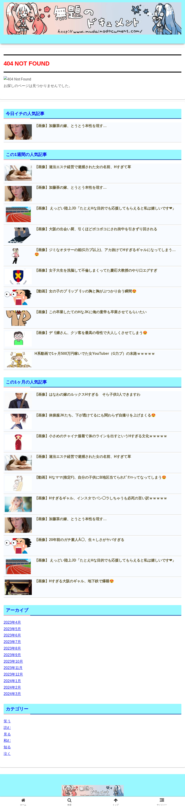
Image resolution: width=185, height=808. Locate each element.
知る (7, 747)
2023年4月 (12, 622)
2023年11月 (13, 668)
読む (7, 728)
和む (7, 740)
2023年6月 (12, 635)
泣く (7, 754)
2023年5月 (12, 629)
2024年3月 (12, 694)
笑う (7, 721)
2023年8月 (12, 648)
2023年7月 (12, 642)
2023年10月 (13, 661)
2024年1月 (12, 681)
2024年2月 (12, 687)
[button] (171, 533)
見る (7, 734)
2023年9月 (12, 655)
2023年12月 (13, 674)
